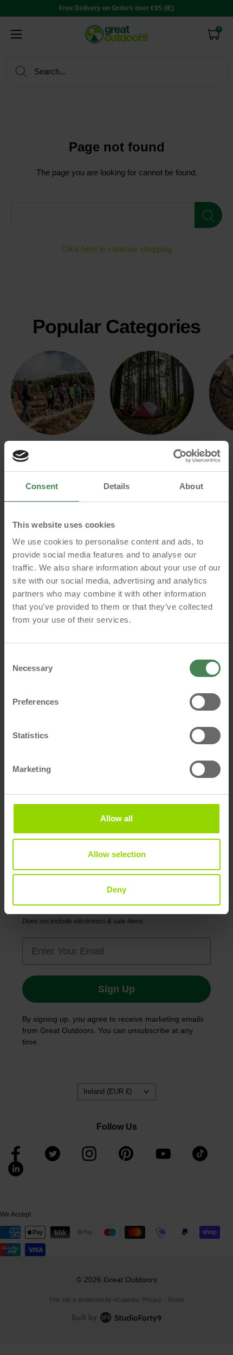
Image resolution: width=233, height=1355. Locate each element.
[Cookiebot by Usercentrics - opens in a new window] (173, 456)
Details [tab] (116, 486)
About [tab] (191, 486)
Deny (116, 889)
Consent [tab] (41, 486)
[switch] (205, 702)
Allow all (116, 818)
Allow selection (117, 854)
